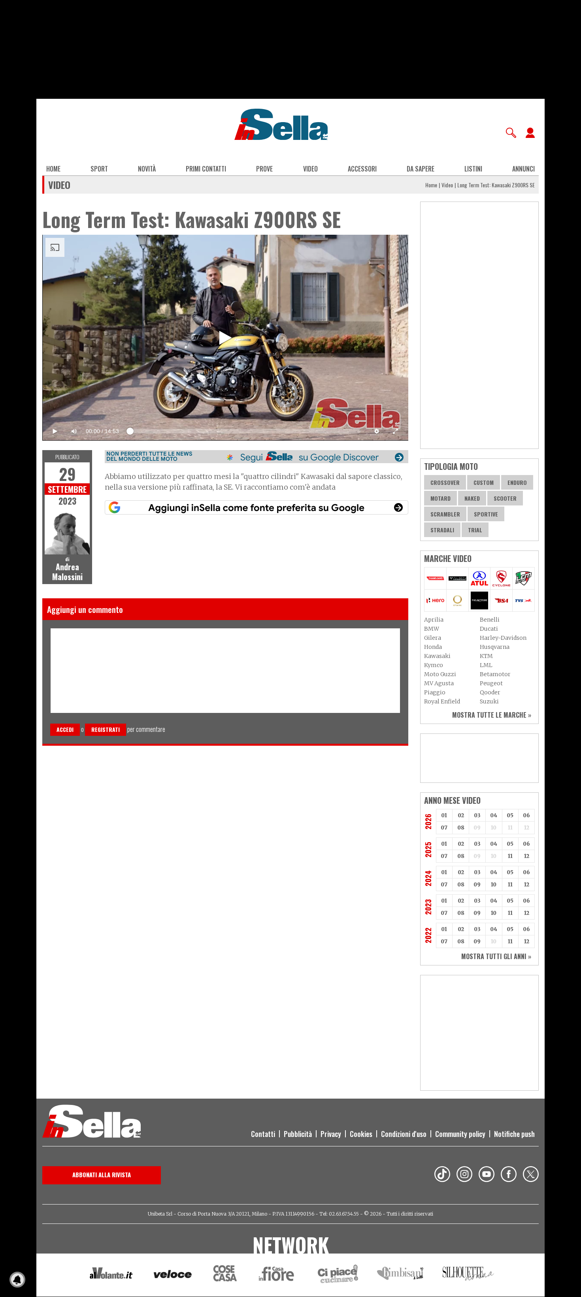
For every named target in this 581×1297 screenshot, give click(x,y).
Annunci (523, 168)
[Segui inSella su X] (531, 1175)
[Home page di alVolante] (111, 1275)
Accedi (65, 729)
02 (461, 815)
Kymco (433, 665)
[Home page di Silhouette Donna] (468, 1275)
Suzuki (489, 701)
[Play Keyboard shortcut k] (54, 431)
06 (526, 815)
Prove (264, 168)
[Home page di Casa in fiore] (277, 1275)
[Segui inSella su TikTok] (442, 1175)
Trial (475, 530)
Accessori (362, 168)
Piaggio (434, 692)
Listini (473, 168)
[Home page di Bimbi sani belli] (400, 1275)
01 (444, 815)
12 (526, 856)
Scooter (505, 498)
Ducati (489, 628)
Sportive (486, 514)
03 (477, 815)
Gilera (432, 637)
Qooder (490, 692)
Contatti (263, 1133)
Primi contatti (206, 168)
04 (493, 815)
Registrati (105, 729)
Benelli (490, 619)
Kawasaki (437, 656)
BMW (431, 628)
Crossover (445, 482)
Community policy (460, 1133)
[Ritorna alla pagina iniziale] (91, 1122)
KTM (486, 656)
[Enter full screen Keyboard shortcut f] (395, 431)
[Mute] (73, 431)
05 (510, 815)
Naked (472, 498)
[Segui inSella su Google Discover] (256, 456)
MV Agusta (439, 683)
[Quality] (376, 431)
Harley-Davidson (503, 637)
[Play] (225, 337)
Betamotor (495, 674)
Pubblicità (298, 1133)
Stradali (442, 530)
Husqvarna (494, 646)
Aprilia (433, 619)
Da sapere (420, 168)
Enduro (517, 482)
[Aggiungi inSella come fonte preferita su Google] (256, 507)
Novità (147, 168)
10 (493, 884)
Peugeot (491, 683)
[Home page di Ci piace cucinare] (338, 1275)
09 (477, 884)
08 (460, 827)
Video (310, 168)
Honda (433, 646)
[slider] (244, 429)
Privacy (331, 1133)
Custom (483, 482)
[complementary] (225, 338)
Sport (99, 168)
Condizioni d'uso (403, 1133)
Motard (440, 498)
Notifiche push (514, 1133)
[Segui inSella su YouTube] (486, 1175)
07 (444, 827)
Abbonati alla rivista (101, 1174)
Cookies (361, 1133)
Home (53, 168)
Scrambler (445, 514)
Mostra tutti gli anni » (496, 956)
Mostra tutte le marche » (491, 715)
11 (510, 856)
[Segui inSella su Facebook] (509, 1175)
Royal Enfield (442, 701)
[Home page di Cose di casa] (224, 1275)
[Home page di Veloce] (173, 1275)
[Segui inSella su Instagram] (464, 1175)
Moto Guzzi (440, 674)
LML (486, 665)
